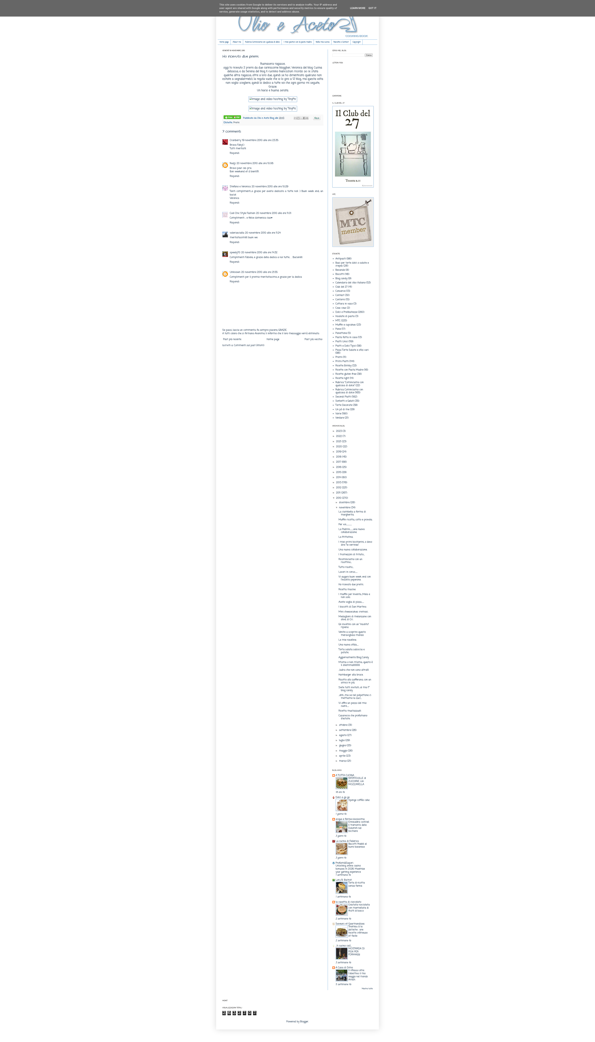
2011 (338, 493)
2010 (339, 498)
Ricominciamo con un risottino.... (350, 561)
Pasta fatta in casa (346, 337)
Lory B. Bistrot (344, 880)
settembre (345, 730)
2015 (339, 472)
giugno (343, 745)
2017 (339, 462)
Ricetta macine (347, 589)
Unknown (235, 272)
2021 (339, 441)
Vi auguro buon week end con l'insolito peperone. (355, 578)
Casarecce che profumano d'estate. (353, 717)
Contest (339, 295)
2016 (339, 467)
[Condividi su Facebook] (304, 118)
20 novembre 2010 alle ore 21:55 (259, 272)
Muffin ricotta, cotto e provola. (355, 520)
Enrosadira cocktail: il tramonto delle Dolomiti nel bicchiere (358, 826)
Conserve (340, 291)
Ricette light (342, 378)
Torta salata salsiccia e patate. (352, 651)
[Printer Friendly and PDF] (232, 117)
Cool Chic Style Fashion (242, 213)
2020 (339, 447)
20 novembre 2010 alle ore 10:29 (270, 187)
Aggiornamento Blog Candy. (354, 657)
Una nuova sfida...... (349, 645)
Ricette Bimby (343, 366)
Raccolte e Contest (341, 42)
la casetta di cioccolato (348, 902)
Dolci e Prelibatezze (346, 312)
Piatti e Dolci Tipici (345, 346)
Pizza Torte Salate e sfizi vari (352, 350)
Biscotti (339, 274)
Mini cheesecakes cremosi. (353, 612)
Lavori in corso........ (348, 572)
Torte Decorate (343, 405)
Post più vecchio (313, 339)
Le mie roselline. (348, 640)
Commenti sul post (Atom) (249, 345)
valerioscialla (237, 233)
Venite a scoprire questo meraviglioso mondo (352, 633)
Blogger (304, 1022)
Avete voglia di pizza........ (351, 602)
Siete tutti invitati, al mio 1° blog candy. (354, 689)
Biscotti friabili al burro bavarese (357, 845)
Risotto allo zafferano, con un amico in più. (355, 681)
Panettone (341, 333)
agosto (343, 735)
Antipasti (340, 259)
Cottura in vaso (344, 304)
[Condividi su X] (301, 118)
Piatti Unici (341, 341)
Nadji (233, 163)
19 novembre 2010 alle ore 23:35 (260, 140)
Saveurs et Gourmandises (350, 924)
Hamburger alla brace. (351, 675)
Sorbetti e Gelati (344, 401)
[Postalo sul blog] (298, 118)
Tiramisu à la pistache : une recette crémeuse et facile (358, 931)
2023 (339, 431)
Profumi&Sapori (344, 863)
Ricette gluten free (345, 374)
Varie (338, 414)
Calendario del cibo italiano (350, 283)
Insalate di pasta (345, 316)
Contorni (340, 300)
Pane (338, 329)
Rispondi (234, 153)
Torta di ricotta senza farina (356, 884)
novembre (345, 508)
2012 (339, 488)
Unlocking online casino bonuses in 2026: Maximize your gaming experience (350, 869)
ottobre (343, 725)
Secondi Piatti (343, 397)
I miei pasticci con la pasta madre (298, 42)
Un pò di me (342, 409)
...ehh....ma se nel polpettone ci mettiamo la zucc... (355, 696)
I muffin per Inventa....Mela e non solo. (354, 596)
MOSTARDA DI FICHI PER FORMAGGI (356, 952)
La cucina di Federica (347, 841)
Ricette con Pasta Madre (349, 370)
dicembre (344, 502)
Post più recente (232, 339)
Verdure (339, 418)
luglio (342, 740)
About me (237, 42)
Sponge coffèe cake (359, 800)
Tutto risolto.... (346, 567)
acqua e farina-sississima (350, 819)
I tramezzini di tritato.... (352, 554)
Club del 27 (341, 287)
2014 (339, 477)
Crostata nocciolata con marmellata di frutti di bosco (359, 908)
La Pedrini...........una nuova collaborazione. (352, 531)
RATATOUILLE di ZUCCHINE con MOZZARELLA (357, 781)
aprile (342, 756)
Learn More (357, 8)
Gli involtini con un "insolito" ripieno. (354, 626)
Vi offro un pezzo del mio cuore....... (352, 704)
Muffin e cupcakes (345, 325)
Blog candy (341, 278)
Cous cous (340, 308)
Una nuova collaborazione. (353, 550)
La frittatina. (346, 537)
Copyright (357, 42)
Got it (372, 8)
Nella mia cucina (322, 42)
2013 (339, 482)
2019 (339, 452)
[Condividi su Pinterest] (307, 118)
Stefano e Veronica (240, 187)
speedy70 (235, 252)
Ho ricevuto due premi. (351, 584)
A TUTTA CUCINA (345, 775)
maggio (343, 751)
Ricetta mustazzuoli (350, 711)
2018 (339, 457)
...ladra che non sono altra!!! (354, 670)
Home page (224, 42)
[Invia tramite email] (295, 118)
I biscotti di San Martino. (352, 607)
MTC (337, 321)
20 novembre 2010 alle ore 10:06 (255, 163)
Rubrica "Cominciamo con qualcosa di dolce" (349, 384)
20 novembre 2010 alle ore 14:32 (259, 252)
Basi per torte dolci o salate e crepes (352, 264)
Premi (236, 122)
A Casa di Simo (344, 968)
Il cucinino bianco (276, 71)
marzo (343, 761)
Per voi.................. (345, 524)
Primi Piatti (342, 361)
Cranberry (235, 140)
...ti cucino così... (344, 946)
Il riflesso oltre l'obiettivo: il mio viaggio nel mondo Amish (358, 975)
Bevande (340, 270)
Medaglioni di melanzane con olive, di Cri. (355, 618)
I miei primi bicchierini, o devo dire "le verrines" (355, 543)
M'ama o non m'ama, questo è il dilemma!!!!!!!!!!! (356, 663)
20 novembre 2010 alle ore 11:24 (263, 233)
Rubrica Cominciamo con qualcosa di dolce (262, 42)
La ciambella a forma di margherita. (352, 513)
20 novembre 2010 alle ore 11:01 (273, 213)
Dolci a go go (343, 797)
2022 (339, 436)
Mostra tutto (367, 988)
